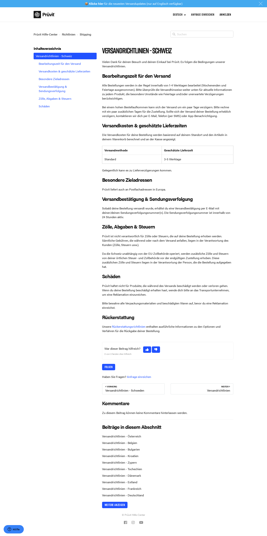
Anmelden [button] (225, 15)
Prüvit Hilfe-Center (46, 34)
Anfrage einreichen (202, 15)
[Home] (44, 14)
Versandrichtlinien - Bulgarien (121, 449)
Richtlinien (68, 34)
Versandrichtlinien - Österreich (121, 436)
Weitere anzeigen (115, 505)
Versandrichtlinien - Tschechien (122, 469)
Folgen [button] (109, 367)
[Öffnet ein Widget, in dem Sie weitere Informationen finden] (14, 529)
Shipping (85, 34)
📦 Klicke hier (94, 3)
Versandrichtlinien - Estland (119, 482)
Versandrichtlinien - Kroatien (120, 456)
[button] (147, 349)
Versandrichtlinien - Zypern (119, 462)
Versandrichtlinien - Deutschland (123, 495)
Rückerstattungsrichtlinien (128, 326)
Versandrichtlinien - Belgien (119, 443)
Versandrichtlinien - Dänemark (121, 475)
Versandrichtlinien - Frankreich (121, 489)
